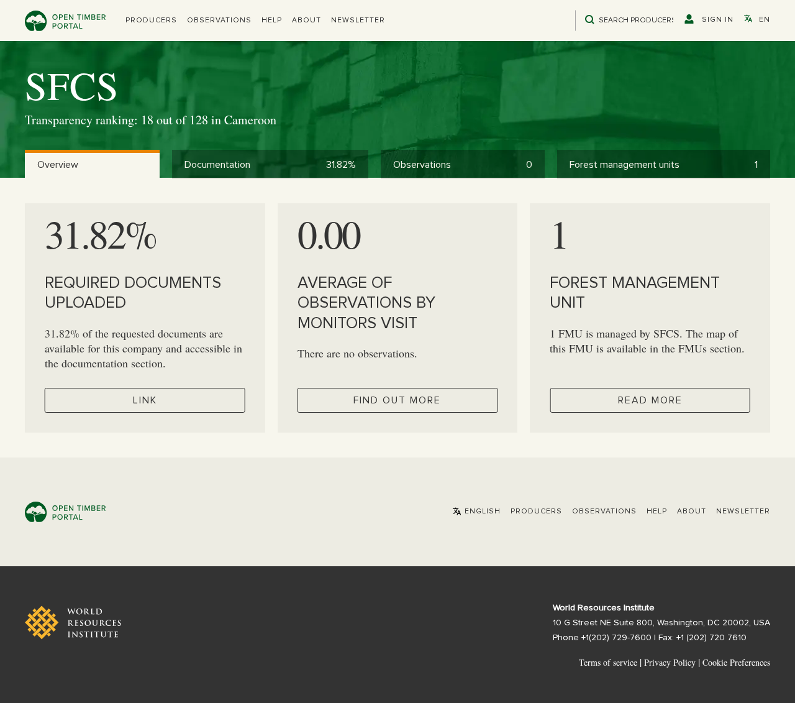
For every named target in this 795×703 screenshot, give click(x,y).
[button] (151, 20)
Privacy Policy (670, 662)
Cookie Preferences (736, 663)
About (306, 20)
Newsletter (358, 20)
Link (145, 400)
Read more (650, 400)
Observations (219, 20)
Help (271, 20)
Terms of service (608, 662)
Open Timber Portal (65, 21)
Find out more (397, 400)
